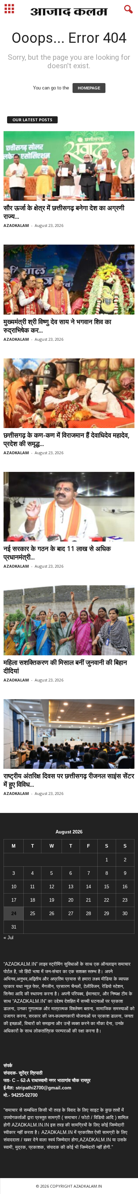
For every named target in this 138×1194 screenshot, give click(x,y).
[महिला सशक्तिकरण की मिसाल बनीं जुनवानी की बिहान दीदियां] (69, 620)
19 (51, 900)
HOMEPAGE (89, 88)
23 (124, 900)
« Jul (8, 937)
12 (51, 886)
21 (88, 900)
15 (106, 886)
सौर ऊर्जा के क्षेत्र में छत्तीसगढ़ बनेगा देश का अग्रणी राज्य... (64, 212)
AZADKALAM (16, 225)
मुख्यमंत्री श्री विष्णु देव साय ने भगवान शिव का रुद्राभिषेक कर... (57, 326)
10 (13, 886)
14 (88, 886)
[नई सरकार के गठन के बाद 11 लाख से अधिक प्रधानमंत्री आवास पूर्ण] (69, 507)
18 (32, 900)
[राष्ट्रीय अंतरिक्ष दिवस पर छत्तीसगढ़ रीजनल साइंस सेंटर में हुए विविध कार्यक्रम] (69, 734)
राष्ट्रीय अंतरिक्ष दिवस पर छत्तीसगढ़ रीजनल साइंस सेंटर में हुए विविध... (69, 780)
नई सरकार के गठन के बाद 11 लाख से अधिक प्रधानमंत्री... (57, 553)
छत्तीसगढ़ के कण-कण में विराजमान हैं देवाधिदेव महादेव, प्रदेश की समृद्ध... (67, 439)
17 (13, 900)
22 (106, 900)
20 (70, 900)
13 (70, 886)
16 (124, 886)
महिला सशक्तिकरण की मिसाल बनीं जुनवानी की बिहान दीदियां (65, 666)
